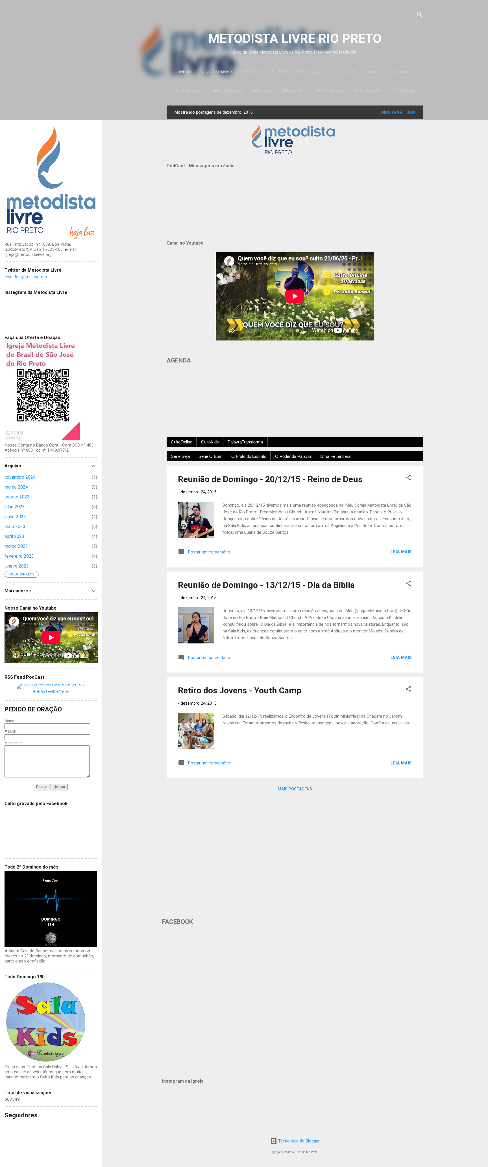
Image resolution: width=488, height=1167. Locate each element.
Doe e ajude (344, 72)
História (251, 72)
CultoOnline (181, 441)
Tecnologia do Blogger (298, 1141)
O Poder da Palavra (293, 456)
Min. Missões (403, 90)
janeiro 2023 (17, 566)
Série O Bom (211, 456)
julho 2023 (15, 506)
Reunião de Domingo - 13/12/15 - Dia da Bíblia (266, 585)
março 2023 (16, 546)
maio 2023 (15, 526)
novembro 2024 (20, 477)
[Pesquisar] (419, 15)
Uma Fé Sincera (335, 456)
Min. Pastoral (188, 90)
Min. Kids (262, 90)
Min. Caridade (329, 90)
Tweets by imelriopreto (26, 276)
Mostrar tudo (398, 112)
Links (372, 72)
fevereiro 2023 (19, 556)
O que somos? (216, 72)
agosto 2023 (17, 497)
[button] (408, 478)
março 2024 (16, 487)
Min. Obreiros (228, 90)
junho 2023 (15, 516)
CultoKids (210, 441)
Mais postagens (295, 789)
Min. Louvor (367, 90)
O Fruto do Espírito (248, 456)
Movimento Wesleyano (296, 72)
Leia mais (401, 551)
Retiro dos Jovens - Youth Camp (239, 690)
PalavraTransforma (245, 441)
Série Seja (180, 456)
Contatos (400, 72)
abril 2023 (14, 536)
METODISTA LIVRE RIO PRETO (295, 38)
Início (185, 72)
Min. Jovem (293, 90)
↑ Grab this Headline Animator (51, 691)
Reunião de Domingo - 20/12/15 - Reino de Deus (270, 479)
